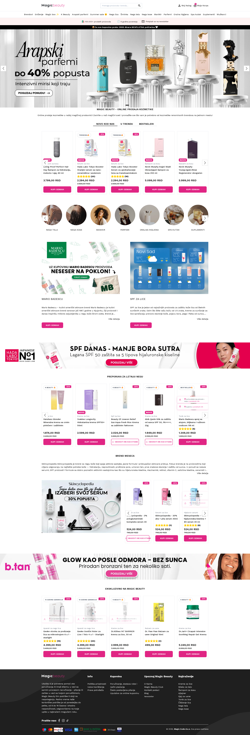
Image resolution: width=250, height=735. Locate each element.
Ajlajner (182, 693)
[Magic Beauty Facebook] (59, 720)
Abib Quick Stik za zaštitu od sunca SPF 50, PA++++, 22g (158, 422)
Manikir (158, 14)
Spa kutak (196, 14)
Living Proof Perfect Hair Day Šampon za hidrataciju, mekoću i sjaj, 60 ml (57, 170)
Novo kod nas (105, 124)
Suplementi (209, 14)
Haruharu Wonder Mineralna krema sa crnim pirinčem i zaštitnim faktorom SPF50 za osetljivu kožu (56, 425)
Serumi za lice (83, 164)
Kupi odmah (57, 189)
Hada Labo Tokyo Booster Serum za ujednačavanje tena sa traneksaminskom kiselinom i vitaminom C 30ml (124, 173)
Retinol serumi (190, 513)
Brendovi (28, 14)
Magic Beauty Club (153, 687)
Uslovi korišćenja (96, 687)
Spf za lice (48, 416)
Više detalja (114, 319)
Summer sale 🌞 (98, 14)
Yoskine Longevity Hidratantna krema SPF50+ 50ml (91, 422)
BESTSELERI (146, 124)
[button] (246, 68)
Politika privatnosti (97, 684)
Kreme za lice (83, 416)
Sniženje (39, 14)
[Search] (139, 5)
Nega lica (113, 14)
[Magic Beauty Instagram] (63, 720)
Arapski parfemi (80, 14)
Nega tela (135, 14)
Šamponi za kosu (50, 164)
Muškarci (221, 14)
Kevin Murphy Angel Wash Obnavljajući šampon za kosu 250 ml (158, 170)
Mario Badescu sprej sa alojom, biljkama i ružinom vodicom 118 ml (192, 422)
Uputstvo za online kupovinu (124, 693)
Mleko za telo (185, 687)
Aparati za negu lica (52, 628)
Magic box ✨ (52, 14)
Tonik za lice (184, 416)
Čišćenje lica (184, 702)
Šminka (124, 14)
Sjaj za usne (184, 696)
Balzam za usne (152, 628)
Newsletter (149, 696)
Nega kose (147, 14)
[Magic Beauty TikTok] (67, 720)
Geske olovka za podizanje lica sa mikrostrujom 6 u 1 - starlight (57, 634)
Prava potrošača (96, 690)
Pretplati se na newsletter (157, 21)
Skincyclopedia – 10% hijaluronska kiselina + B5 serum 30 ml (166, 518)
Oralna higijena (181, 14)
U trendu (127, 124)
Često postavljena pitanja (122, 690)
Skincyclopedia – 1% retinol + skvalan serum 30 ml (194, 518)
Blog (146, 693)
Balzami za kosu (186, 164)
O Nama (148, 684)
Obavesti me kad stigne (126, 442)
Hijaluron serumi (162, 513)
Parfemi (168, 14)
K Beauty (65, 14)
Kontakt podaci (151, 690)
